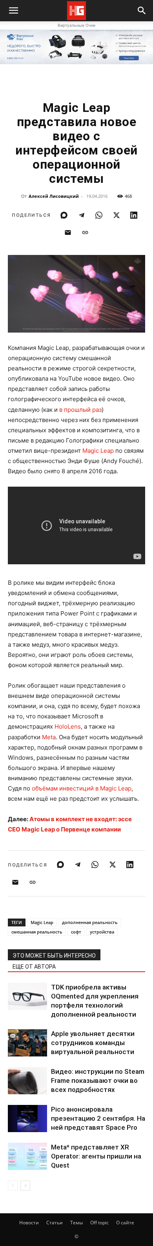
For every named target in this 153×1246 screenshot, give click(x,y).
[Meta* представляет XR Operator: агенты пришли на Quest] (27, 1156)
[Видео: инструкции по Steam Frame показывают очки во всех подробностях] (27, 1080)
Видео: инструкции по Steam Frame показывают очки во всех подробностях (97, 1080)
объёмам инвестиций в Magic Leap (81, 788)
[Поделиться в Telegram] (81, 215)
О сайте (125, 1222)
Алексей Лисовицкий (54, 196)
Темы (76, 1222)
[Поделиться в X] (116, 215)
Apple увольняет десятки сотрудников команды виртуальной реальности (93, 1043)
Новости (29, 1222)
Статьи (54, 1222)
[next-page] (25, 1185)
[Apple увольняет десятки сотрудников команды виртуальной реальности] (27, 1042)
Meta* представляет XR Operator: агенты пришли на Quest (96, 1156)
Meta (49, 737)
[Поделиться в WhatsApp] (98, 215)
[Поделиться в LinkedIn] (133, 215)
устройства (102, 932)
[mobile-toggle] (13, 10)
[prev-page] (13, 1185)
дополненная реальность (90, 922)
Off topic (99, 1222)
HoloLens (68, 726)
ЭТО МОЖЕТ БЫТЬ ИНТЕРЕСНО (54, 955)
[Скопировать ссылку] (85, 232)
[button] (142, 10)
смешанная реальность (36, 932)
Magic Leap (98, 450)
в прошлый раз (80, 409)
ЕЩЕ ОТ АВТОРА (34, 966)
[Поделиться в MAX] (63, 215)
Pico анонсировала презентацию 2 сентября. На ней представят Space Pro (98, 1118)
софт (76, 932)
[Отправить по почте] (67, 232)
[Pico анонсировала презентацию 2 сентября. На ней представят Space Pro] (27, 1118)
